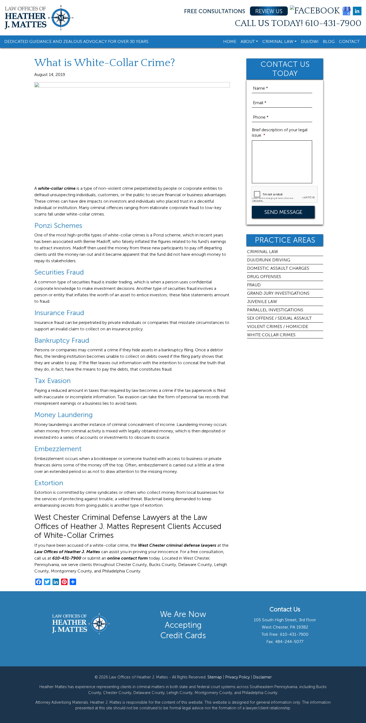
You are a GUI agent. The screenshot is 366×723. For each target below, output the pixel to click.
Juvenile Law (262, 301)
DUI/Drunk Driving (268, 259)
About (248, 41)
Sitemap (214, 677)
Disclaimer (262, 677)
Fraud (254, 284)
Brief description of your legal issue (280, 132)
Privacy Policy (237, 677)
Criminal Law (277, 41)
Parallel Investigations (275, 309)
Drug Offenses (264, 276)
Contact (349, 41)
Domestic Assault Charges (278, 268)
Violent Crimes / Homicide (277, 326)
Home (229, 41)
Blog (329, 41)
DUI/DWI (310, 41)
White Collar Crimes (271, 334)
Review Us (268, 11)
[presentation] (284, 194)
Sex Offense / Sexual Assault (279, 318)
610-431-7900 (333, 23)
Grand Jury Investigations (278, 293)
